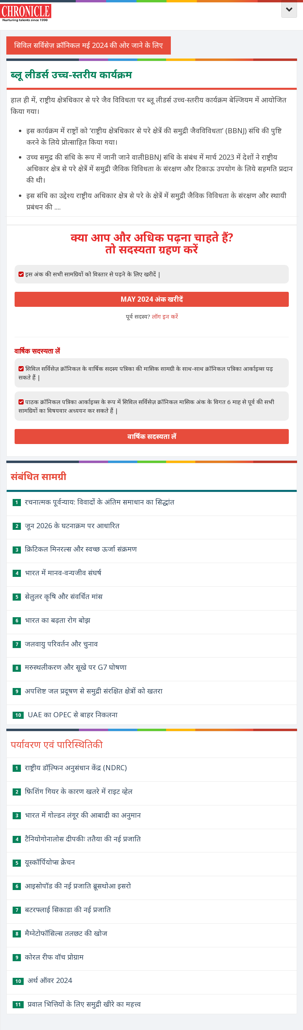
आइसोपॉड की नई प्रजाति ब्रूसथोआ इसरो (73, 885)
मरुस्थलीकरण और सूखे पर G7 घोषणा (71, 667)
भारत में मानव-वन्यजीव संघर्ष (58, 572)
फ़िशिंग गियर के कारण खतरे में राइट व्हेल (74, 791)
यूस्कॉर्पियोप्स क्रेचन (45, 862)
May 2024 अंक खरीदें (151, 299)
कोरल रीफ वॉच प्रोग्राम (49, 957)
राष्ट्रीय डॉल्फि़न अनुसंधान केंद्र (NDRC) (71, 767)
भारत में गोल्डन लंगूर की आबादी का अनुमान (78, 815)
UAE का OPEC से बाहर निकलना (66, 714)
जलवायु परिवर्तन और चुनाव (56, 643)
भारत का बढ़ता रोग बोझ (52, 620)
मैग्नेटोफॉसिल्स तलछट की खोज (61, 933)
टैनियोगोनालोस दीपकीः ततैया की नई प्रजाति (78, 838)
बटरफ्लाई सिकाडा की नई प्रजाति (63, 909)
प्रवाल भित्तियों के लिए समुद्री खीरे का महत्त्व (78, 1004)
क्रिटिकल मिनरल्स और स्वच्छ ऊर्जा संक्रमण (76, 549)
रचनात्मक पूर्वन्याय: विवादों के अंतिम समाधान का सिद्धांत (94, 501)
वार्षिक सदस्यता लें (151, 436)
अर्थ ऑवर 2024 (43, 980)
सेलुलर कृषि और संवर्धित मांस (59, 596)
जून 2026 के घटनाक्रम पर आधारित (67, 525)
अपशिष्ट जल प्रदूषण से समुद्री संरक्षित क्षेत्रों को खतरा (89, 690)
